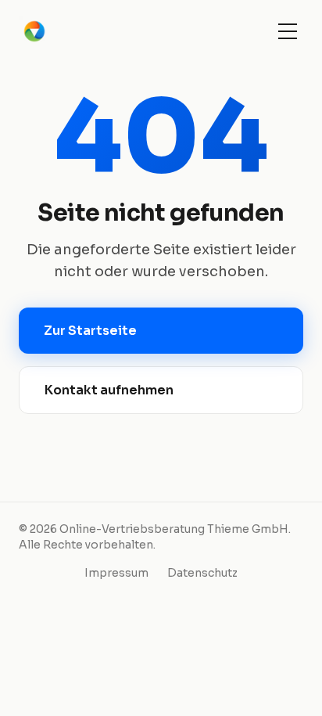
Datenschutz (202, 573)
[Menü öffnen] (287, 31)
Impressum (116, 573)
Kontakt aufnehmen (109, 390)
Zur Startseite (90, 330)
